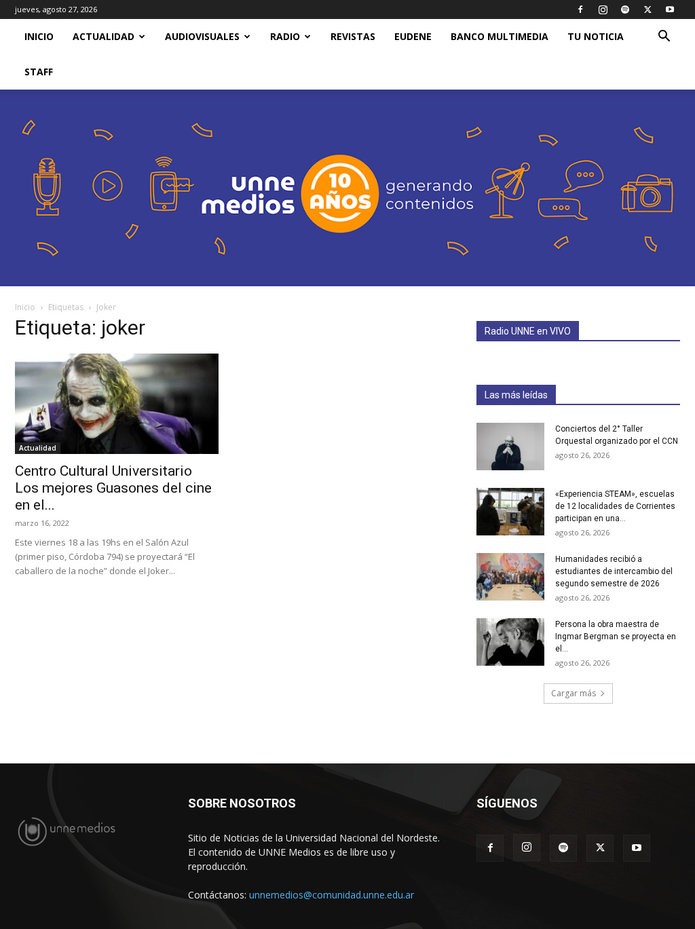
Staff (38, 71)
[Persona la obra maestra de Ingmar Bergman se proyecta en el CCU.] (510, 642)
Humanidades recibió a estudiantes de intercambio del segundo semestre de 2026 (614, 571)
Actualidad (103, 36)
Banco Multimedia (499, 36)
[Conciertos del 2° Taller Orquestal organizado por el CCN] (510, 446)
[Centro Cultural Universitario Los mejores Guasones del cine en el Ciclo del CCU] (117, 404)
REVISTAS (353, 36)
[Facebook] (580, 9)
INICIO (39, 36)
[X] (647, 9)
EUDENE (413, 36)
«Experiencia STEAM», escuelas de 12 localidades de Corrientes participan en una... (615, 506)
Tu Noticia (595, 36)
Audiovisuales (202, 36)
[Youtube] (670, 9)
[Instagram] (603, 9)
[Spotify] (625, 9)
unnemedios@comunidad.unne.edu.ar (331, 894)
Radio (285, 36)
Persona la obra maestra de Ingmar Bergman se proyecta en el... (615, 636)
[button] (663, 37)
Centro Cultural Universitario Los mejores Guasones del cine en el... (113, 488)
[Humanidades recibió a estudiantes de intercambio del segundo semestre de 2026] (510, 577)
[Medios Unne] (347, 188)
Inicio (25, 307)
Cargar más (573, 693)
